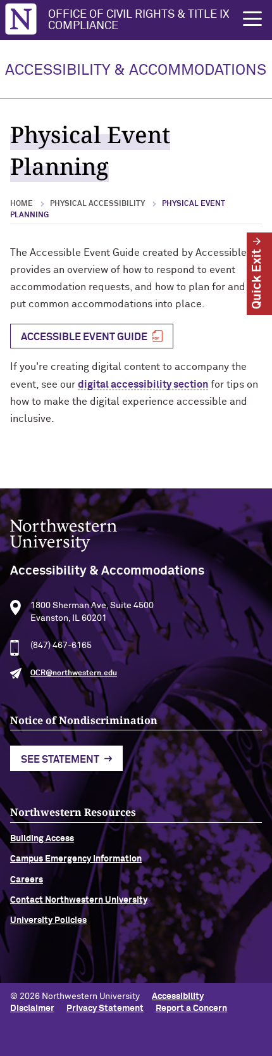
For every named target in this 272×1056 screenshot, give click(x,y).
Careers (26, 879)
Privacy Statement (105, 1008)
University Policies (48, 920)
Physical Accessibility (97, 204)
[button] (252, 19)
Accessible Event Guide (84, 337)
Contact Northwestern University (78, 900)
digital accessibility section (143, 384)
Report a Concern (191, 1008)
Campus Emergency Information (76, 859)
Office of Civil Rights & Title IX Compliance (139, 20)
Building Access (42, 838)
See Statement (60, 759)
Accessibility (178, 996)
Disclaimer (32, 1008)
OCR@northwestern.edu (73, 673)
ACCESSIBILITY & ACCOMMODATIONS (135, 70)
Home (21, 204)
